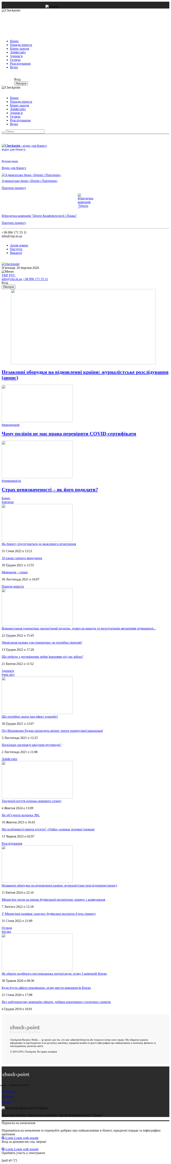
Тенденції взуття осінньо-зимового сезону (32, 801)
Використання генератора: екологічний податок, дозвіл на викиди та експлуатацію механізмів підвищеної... (79, 628)
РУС (12, 275)
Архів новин (19, 245)
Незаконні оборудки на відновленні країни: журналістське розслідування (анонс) (59, 885)
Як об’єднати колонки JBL (21, 815)
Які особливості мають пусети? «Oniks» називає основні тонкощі (48, 829)
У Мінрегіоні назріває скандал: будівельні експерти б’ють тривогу (49, 913)
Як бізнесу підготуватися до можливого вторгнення (39, 544)
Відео (14, 67)
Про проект (8, 1096)
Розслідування (20, 63)
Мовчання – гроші (15, 572)
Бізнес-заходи (19, 48)
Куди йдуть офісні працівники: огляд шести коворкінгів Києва (46, 988)
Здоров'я (8, 671)
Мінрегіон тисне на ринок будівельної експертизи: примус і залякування (53, 899)
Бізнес (14, 41)
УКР (5, 275)
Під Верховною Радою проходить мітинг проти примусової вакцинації (52, 730)
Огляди (15, 60)
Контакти (6, 1102)
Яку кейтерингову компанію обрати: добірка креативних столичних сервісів (56, 1002)
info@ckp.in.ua (12, 279)
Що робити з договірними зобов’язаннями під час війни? (42, 656)
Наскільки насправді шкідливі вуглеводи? (31, 745)
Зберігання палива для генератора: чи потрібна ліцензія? (42, 642)
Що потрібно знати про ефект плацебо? (30, 716)
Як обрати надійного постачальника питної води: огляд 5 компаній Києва (54, 973)
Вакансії (16, 253)
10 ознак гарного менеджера (22, 558)
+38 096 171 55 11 (35, 279)
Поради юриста (21, 45)
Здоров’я (16, 56)
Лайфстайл (18, 52)
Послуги (21, 83)
